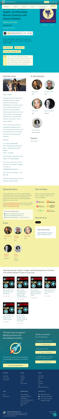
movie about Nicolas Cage (10, 127)
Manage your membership (26, 396)
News (22, 381)
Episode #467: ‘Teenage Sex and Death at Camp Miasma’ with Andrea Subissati (22, 293)
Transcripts (23, 377)
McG (9, 60)
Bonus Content (23, 403)
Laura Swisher (36, 130)
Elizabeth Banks (27, 62)
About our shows (6, 377)
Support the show (19, 47)
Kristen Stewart (13, 60)
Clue (20, 64)
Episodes (22, 376)
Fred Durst (22, 58)
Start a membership (24, 394)
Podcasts (6, 6)
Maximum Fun (20, 60)
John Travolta (21, 62)
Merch (4, 394)
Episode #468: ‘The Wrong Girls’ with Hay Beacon (8, 291)
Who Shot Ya (25, 56)
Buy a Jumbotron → (46, 362)
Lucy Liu (9, 56)
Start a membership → (16, 365)
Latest (15, 6)
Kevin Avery (35, 91)
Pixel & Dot (54, 411)
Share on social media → (46, 352)
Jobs (39, 385)
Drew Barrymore (28, 58)
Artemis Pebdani (11, 58)
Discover (22, 379)
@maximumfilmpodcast (12, 217)
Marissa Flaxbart (49, 111)
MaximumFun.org (13, 180)
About (23, 6)
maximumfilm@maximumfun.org (13, 203)
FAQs (22, 405)
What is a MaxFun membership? (27, 400)
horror (9, 62)
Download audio (8, 47)
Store (32, 6)
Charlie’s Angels (14, 62)
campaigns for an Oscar (14, 129)
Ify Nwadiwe (17, 58)
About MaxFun (41, 376)
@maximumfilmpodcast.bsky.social (11, 204)
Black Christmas (26, 60)
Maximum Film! (10, 22)
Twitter (14, 164)
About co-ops (41, 377)
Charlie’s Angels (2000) (11, 143)
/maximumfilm (25, 217)
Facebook (20, 164)
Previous (45, 25)
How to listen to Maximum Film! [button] (11, 51)
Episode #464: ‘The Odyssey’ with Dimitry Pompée (8, 317)
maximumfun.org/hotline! (13, 206)
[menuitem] (6, 7)
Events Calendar (24, 383)
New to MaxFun (6, 379)
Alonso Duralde (25, 64)
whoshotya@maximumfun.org (10, 169)
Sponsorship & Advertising (43, 387)
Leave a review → (46, 344)
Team (39, 379)
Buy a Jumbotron (6, 396)
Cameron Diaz (20, 56)
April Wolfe (13, 56)
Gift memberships (24, 398)
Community (40, 383)
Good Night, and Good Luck (14, 145)
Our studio (40, 381)
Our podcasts (5, 376)
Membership (42, 6)
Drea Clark (10, 64)
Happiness (11, 152)
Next (52, 25)
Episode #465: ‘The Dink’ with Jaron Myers (49, 291)
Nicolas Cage (16, 64)
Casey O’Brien (13, 178)
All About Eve (11, 148)
